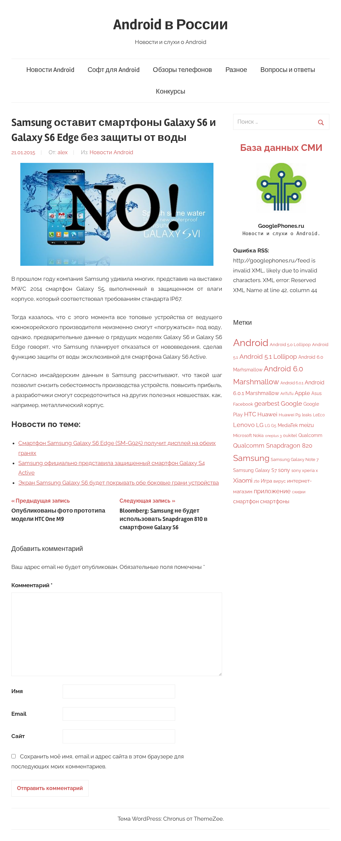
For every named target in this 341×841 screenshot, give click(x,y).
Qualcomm (310, 435)
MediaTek (288, 425)
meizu (306, 425)
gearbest (266, 403)
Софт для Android (114, 70)
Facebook (243, 404)
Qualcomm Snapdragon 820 (272, 445)
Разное (236, 70)
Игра (266, 481)
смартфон (246, 501)
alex (63, 152)
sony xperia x (304, 470)
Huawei (267, 414)
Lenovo (244, 424)
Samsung (251, 458)
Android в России (170, 25)
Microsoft (242, 435)
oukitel (290, 435)
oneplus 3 (273, 436)
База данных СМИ (281, 147)
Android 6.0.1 (291, 383)
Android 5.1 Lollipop (268, 356)
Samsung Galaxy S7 (255, 470)
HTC (250, 414)
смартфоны (274, 501)
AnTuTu (286, 393)
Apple (302, 393)
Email (18, 713)
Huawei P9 (290, 414)
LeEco (319, 415)
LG (259, 425)
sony (284, 470)
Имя (17, 691)
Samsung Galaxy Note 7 (295, 459)
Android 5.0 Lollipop (290, 344)
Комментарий (32, 585)
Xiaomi (242, 480)
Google (291, 403)
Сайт (18, 736)
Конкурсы (170, 91)
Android (250, 342)
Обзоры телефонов (182, 70)
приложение (272, 491)
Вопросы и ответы (287, 70)
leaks (307, 415)
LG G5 (270, 425)
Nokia (258, 435)
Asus (316, 393)
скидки (298, 492)
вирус (279, 481)
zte (256, 481)
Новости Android (50, 70)
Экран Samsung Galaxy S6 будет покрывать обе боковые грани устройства (118, 482)
